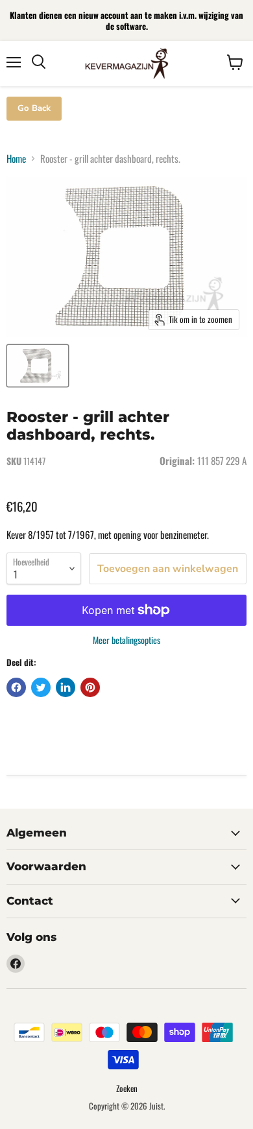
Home (16, 158)
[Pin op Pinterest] (90, 687)
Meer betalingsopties (126, 640)
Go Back (34, 108)
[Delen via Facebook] (16, 687)
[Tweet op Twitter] (41, 687)
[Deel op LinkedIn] (65, 687)
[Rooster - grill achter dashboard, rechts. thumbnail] (37, 365)
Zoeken (127, 1088)
